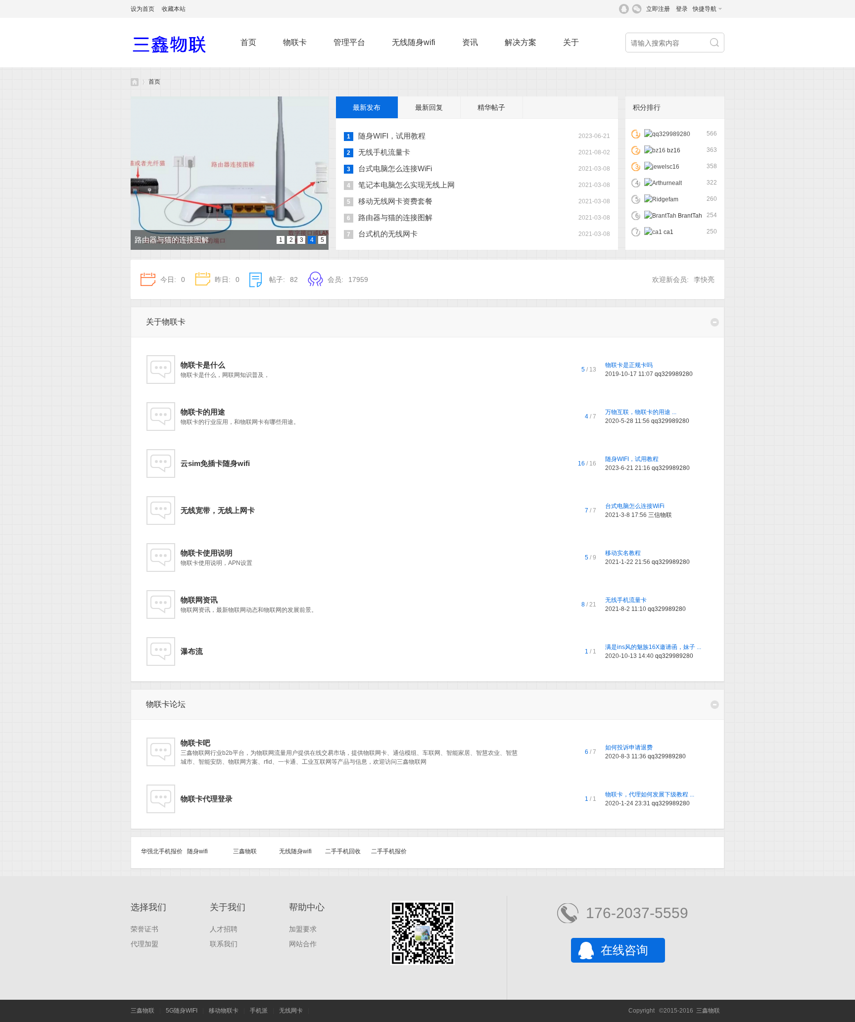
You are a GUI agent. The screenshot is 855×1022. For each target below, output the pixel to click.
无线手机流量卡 (384, 152)
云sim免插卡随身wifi (215, 463)
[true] (715, 43)
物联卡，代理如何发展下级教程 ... (649, 794)
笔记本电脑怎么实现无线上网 (406, 185)
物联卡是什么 (203, 365)
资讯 (470, 42)
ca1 (668, 232)
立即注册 (658, 8)
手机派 (259, 1010)
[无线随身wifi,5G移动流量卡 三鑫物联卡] (180, 65)
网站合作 (303, 944)
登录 (682, 8)
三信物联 (660, 514)
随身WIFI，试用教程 (392, 136)
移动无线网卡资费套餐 (395, 201)
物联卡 (295, 42)
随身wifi (197, 851)
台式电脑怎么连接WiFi (395, 168)
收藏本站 (174, 8)
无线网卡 (291, 1010)
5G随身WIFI (181, 1010)
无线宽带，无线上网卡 (218, 510)
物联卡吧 (195, 743)
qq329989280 (674, 374)
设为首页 (142, 8)
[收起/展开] (715, 322)
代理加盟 (144, 944)
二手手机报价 (389, 851)
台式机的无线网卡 (388, 234)
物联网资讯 (199, 600)
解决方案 (520, 42)
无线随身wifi (413, 42)
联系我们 (224, 944)
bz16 (673, 150)
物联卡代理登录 (207, 798)
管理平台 (349, 42)
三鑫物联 (245, 851)
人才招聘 (224, 929)
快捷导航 (704, 8)
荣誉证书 (144, 929)
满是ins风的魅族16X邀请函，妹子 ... (653, 647)
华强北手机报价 (162, 851)
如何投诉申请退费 (629, 747)
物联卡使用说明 (207, 553)
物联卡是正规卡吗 (629, 365)
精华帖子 (491, 107)
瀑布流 (192, 651)
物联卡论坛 (166, 704)
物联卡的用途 (203, 412)
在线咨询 (624, 950)
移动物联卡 (223, 1010)
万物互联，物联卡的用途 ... (640, 412)
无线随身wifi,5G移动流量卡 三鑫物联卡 (135, 82)
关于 (571, 42)
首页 (248, 42)
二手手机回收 (343, 851)
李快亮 (704, 279)
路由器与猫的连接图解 (172, 239)
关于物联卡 (166, 322)
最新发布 (366, 107)
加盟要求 (303, 929)
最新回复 (429, 107)
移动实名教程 (623, 553)
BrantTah (690, 215)
